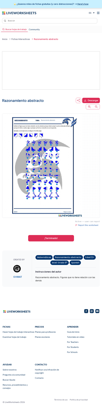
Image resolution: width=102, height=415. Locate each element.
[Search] (5, 20)
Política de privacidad (79, 400)
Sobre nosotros (10, 369)
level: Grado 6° (59, 262)
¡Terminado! (51, 238)
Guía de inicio (73, 332)
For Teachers (72, 342)
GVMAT (17, 276)
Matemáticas (44, 257)
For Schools (72, 352)
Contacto (39, 378)
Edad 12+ (89, 257)
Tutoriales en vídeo (75, 337)
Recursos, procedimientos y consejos (15, 386)
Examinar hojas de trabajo (14, 337)
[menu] (98, 12)
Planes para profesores (45, 332)
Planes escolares (42, 337)
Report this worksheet (88, 225)
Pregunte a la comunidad (14, 374)
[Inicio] (19, 12)
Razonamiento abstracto (68, 257)
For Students (73, 347)
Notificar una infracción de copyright (47, 371)
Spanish (75, 262)
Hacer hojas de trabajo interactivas (18, 332)
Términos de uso (61, 400)
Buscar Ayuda (9, 379)
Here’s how (82, 4)
